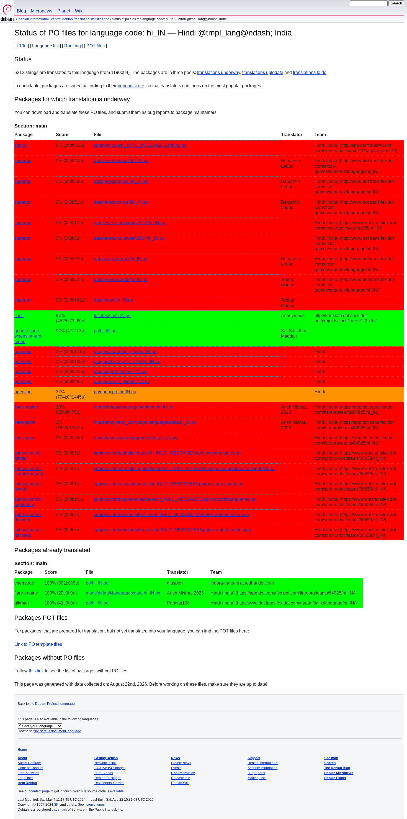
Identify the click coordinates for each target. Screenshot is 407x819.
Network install (105, 763)
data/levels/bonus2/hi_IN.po (121, 181)
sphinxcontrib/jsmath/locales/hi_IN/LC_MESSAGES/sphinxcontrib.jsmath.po (168, 483)
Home (22, 750)
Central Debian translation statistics (77, 19)
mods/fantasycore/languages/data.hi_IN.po (136, 437)
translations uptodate (262, 72)
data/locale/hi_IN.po (113, 300)
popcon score (131, 85)
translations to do (309, 72)
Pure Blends (103, 773)
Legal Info (25, 778)
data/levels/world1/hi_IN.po (120, 258)
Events (176, 768)
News (175, 758)
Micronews (41, 11)
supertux (22, 160)
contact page (40, 791)
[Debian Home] (7, 11)
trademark (59, 810)
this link (36, 671)
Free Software (28, 773)
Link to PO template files (38, 644)
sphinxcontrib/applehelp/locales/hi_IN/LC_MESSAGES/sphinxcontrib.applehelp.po (175, 499)
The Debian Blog (337, 768)
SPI (56, 805)
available (117, 791)
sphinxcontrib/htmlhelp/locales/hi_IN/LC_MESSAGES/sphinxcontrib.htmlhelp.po (172, 529)
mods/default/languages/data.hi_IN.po (123, 593)
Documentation (183, 773)
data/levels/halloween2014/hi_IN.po (129, 238)
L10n (22, 46)
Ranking (72, 46)
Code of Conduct (30, 768)
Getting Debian (106, 758)
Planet (63, 11)
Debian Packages (107, 778)
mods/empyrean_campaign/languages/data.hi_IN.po (145, 422)
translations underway (218, 72)
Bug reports (256, 773)
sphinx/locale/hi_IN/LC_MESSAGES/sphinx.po (140, 145)
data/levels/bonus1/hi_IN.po (121, 160)
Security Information (262, 768)
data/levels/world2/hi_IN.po (120, 279)
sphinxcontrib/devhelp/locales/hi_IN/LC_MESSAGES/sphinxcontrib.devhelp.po (171, 514)
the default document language (57, 731)
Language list (45, 46)
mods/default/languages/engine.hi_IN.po (133, 407)
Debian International (34, 19)
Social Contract (29, 763)
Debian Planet (335, 778)
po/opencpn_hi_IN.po (115, 391)
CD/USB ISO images (109, 768)
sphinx (20, 145)
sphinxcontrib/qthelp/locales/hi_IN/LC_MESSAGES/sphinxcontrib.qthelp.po (168, 453)
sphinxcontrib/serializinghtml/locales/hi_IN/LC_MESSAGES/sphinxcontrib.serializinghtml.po (184, 468)
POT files (95, 46)
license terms (95, 805)
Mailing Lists (257, 778)
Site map (331, 758)
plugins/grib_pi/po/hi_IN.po (120, 371)
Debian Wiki (180, 783)
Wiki (79, 11)
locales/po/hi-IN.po (112, 315)
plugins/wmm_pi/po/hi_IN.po (122, 381)
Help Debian (27, 783)
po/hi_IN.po (105, 330)
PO (107, 19)
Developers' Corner (109, 783)
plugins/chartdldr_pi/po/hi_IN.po (125, 351)
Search (330, 763)
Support (254, 758)
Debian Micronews (338, 773)
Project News (181, 763)
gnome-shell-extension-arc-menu (28, 336)
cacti (19, 315)
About (22, 758)
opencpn (23, 351)
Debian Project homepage (55, 704)
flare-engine (26, 407)
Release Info (180, 778)
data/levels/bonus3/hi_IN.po (121, 202)
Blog (21, 11)
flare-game (24, 422)
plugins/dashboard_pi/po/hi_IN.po (127, 361)
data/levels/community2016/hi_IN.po (129, 222)
